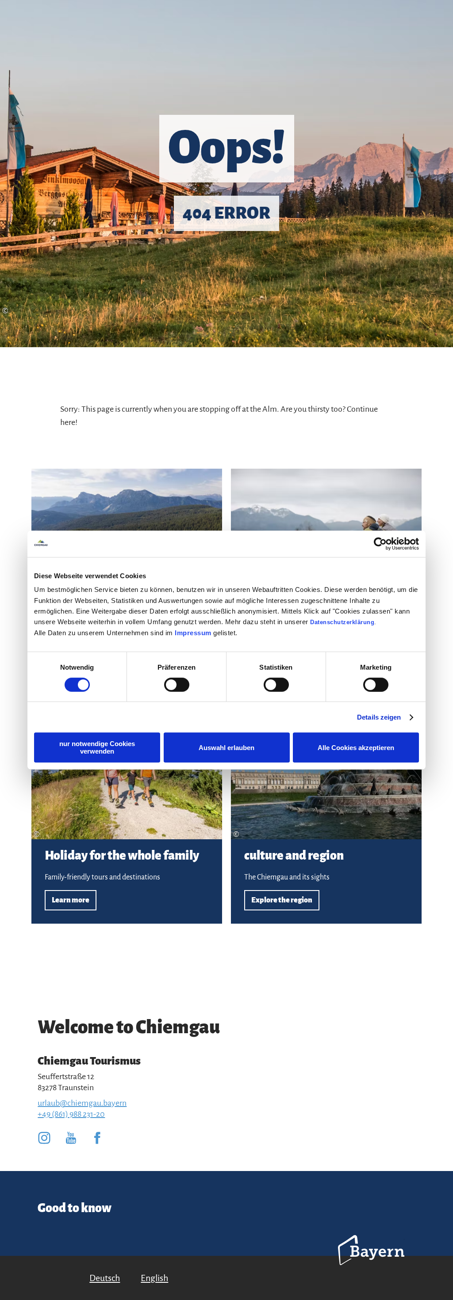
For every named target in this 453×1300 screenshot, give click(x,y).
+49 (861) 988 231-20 (71, 1114)
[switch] (176, 685)
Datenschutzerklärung (342, 622)
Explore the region (326, 816)
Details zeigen (379, 717)
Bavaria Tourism (371, 1262)
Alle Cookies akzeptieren (356, 747)
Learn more (126, 816)
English (154, 1278)
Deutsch (104, 1278)
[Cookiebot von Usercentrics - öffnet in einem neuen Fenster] (380, 543)
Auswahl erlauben (226, 747)
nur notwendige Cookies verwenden (97, 747)
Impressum (193, 633)
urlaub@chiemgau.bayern (82, 1103)
